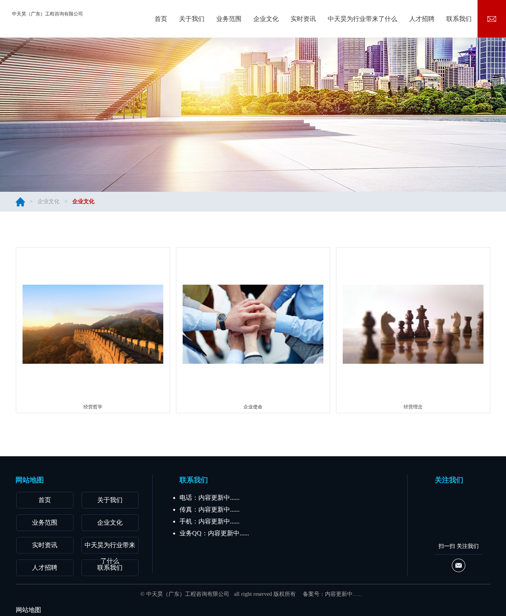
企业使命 (253, 407)
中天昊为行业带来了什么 (110, 548)
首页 (44, 500)
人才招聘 (44, 567)
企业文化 (49, 201)
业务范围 (44, 522)
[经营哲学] (93, 324)
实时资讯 (44, 545)
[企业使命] (253, 324)
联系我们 (110, 567)
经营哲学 (92, 407)
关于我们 (110, 500)
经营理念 (413, 407)
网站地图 (28, 610)
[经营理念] (413, 324)
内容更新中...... (343, 594)
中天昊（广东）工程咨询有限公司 (47, 14)
